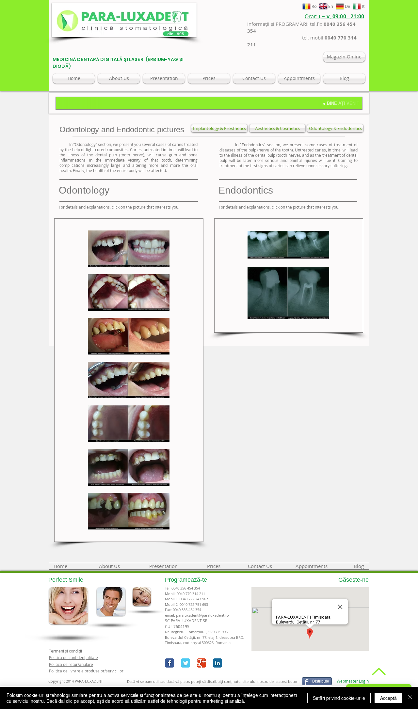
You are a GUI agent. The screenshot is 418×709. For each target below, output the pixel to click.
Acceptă (388, 698)
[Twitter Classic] (185, 663)
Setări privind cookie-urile (339, 698)
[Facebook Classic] (169, 663)
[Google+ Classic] (201, 663)
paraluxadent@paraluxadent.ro (202, 615)
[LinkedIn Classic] (217, 663)
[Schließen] (410, 698)
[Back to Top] (378, 671)
